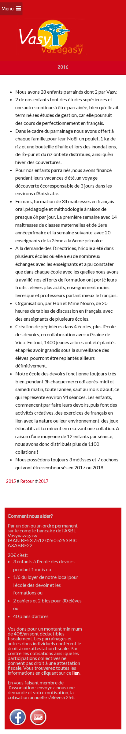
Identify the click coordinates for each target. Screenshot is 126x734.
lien (76, 673)
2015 (11, 481)
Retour (27, 481)
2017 (43, 481)
